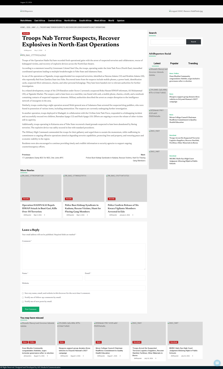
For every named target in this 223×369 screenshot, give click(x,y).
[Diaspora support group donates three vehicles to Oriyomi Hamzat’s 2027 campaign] (158, 91)
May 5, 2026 (38, 50)
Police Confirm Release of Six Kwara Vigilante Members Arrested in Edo (123, 208)
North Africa (70, 20)
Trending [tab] (193, 63)
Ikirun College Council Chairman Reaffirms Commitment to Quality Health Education (183, 120)
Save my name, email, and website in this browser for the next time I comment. (57, 293)
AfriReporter (28, 50)
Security (26, 33)
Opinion (120, 20)
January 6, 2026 (125, 215)
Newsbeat (172, 135)
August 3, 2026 (75, 356)
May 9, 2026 (38, 215)
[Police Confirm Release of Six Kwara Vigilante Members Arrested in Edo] (126, 188)
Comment (27, 241)
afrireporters (27, 356)
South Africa (85, 20)
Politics (176, 73)
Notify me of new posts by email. (38, 301)
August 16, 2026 (39, 356)
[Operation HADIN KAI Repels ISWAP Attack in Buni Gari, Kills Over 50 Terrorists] (40, 188)
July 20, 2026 (148, 358)
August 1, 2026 (112, 356)
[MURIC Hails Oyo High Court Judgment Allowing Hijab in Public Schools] (154, 152)
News (171, 73)
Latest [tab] (157, 63)
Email (88, 273)
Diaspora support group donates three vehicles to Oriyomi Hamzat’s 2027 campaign (184, 99)
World (111, 20)
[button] (201, 20)
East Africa (39, 20)
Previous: (42, 156)
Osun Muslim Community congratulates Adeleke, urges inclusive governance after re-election (184, 78)
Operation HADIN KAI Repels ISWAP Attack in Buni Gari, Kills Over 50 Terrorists (39, 208)
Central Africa (54, 20)
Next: (115, 158)
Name (25, 273)
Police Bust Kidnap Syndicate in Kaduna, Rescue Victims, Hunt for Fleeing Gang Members (83, 208)
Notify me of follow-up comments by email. (43, 297)
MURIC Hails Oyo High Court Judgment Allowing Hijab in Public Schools (183, 161)
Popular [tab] (174, 63)
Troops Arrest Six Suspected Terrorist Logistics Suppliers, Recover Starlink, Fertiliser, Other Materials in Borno (184, 140)
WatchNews (26, 20)
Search (153, 33)
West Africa (99, 20)
